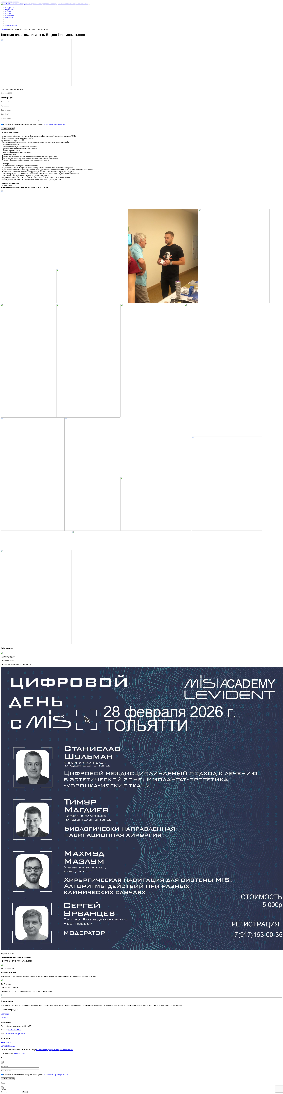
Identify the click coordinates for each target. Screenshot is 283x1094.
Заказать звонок (11, 25)
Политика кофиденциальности (47, 1050)
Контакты (9, 17)
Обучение (9, 10)
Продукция (9, 8)
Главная (4, 29)
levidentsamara (6, 1042)
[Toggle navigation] (89, 4)
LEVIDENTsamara (8, 1046)
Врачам (8, 13)
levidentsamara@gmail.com (15, 1034)
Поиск (3, 1090)
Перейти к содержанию (10, 2)
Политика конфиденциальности (56, 124)
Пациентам (9, 15)
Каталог (8, 11)
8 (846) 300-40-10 (14, 1030)
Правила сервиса (66, 1050)
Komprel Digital (19, 1053)
